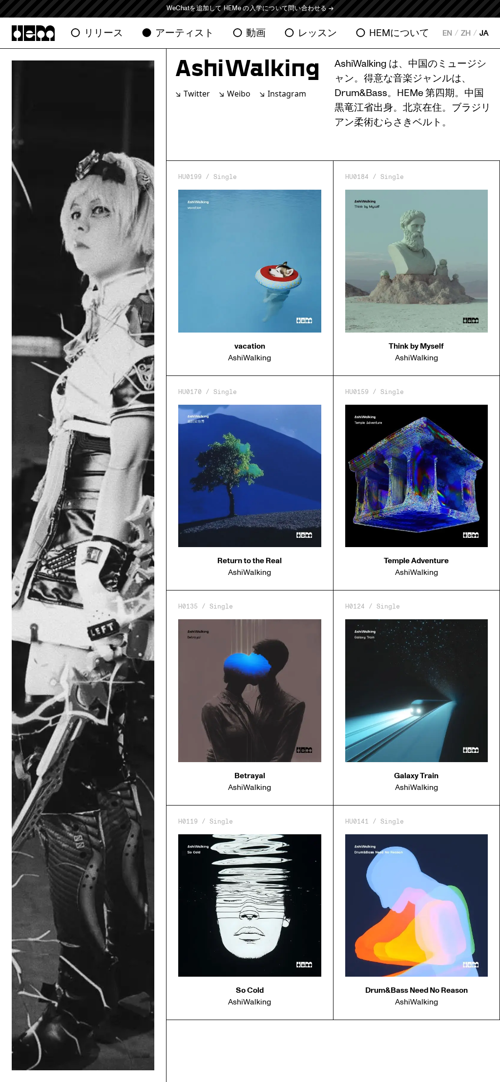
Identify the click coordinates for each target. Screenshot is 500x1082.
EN (447, 33)
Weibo (238, 93)
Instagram (287, 93)
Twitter (197, 93)
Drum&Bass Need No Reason (416, 990)
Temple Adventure (416, 560)
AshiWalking (249, 358)
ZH (466, 33)
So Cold (250, 990)
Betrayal (249, 775)
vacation (249, 346)
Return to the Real (249, 560)
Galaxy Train (416, 775)
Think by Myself (416, 346)
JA (483, 33)
